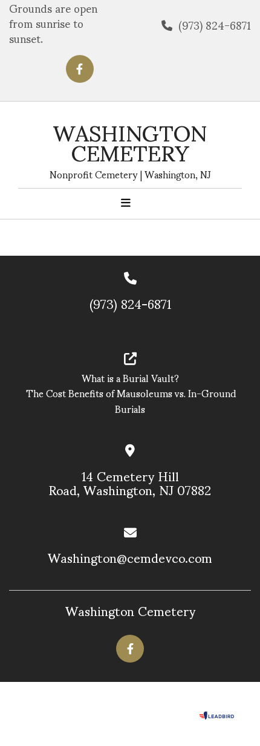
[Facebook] (79, 68)
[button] (125, 202)
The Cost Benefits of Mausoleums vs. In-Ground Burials (130, 400)
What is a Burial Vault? (130, 377)
